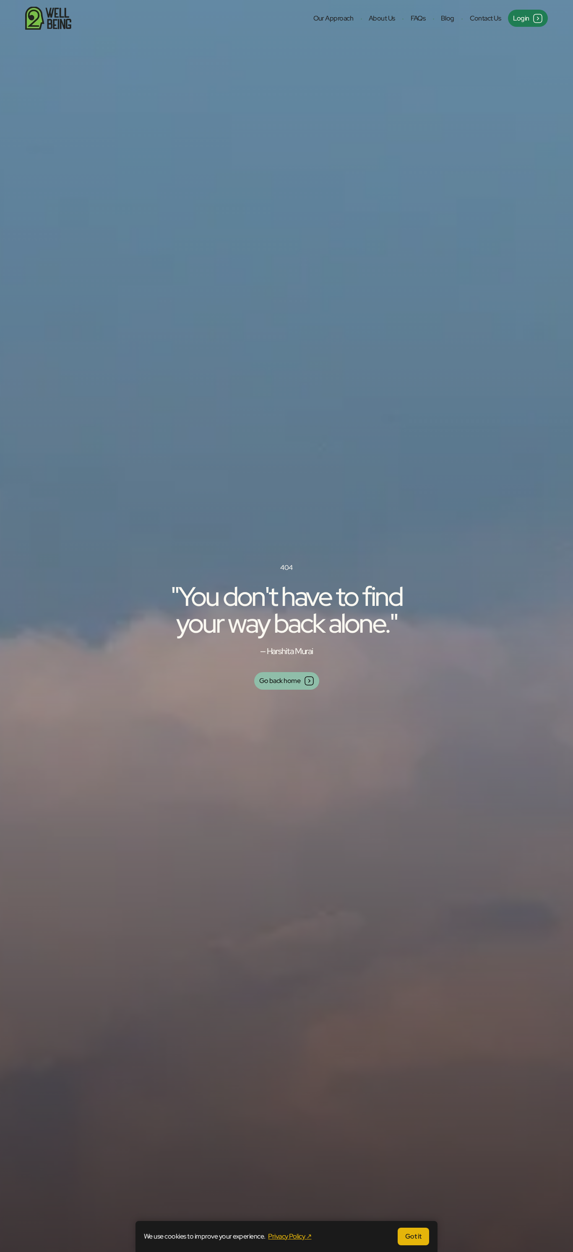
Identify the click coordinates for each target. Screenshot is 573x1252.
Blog (447, 18)
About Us (382, 18)
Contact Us (485, 18)
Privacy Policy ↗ (289, 1236)
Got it (413, 1236)
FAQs (418, 18)
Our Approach (333, 18)
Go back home (280, 680)
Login (521, 18)
